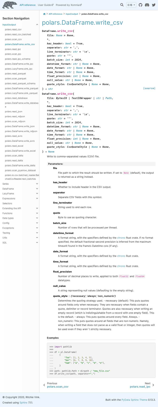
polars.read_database (16, 98)
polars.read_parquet (15, 73)
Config (5, 223)
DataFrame (8, 188)
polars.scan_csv (13, 39)
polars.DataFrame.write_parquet (21, 88)
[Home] (44, 14)
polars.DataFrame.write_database (22, 105)
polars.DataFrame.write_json (20, 126)
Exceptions (8, 228)
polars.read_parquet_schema (20, 83)
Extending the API (11, 208)
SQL (4, 242)
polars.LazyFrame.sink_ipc (18, 68)
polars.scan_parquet (15, 78)
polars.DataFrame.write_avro (20, 141)
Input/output (9, 24)
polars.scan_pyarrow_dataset (20, 170)
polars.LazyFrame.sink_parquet (21, 93)
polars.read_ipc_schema (17, 59)
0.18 (130, 4)
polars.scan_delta (14, 155)
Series (5, 183)
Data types (8, 218)
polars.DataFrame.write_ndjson (21, 131)
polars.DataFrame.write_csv (20, 44)
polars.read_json (13, 111)
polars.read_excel (14, 146)
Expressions (8, 198)
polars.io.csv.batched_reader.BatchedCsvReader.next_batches (22, 177)
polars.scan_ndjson (15, 121)
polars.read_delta (14, 160)
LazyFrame (8, 193)
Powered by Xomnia (67, 4)
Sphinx (23, 402)
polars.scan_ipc (13, 54)
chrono (121, 237)
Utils (4, 237)
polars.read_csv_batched (18, 34)
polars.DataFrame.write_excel (20, 150)
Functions (7, 213)
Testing (6, 232)
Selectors (7, 203)
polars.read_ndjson (15, 116)
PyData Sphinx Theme (134, 399)
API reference (27, 4)
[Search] (122, 5)
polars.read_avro (13, 136)
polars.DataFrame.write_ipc (19, 63)
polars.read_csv (13, 29)
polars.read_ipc (13, 49)
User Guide (44, 4)
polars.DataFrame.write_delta (20, 165)
